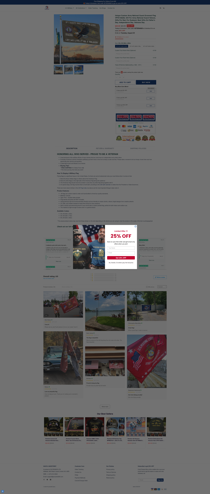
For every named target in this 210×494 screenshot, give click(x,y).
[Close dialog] (135, 226)
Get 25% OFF (121, 258)
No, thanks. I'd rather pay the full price (121, 263)
